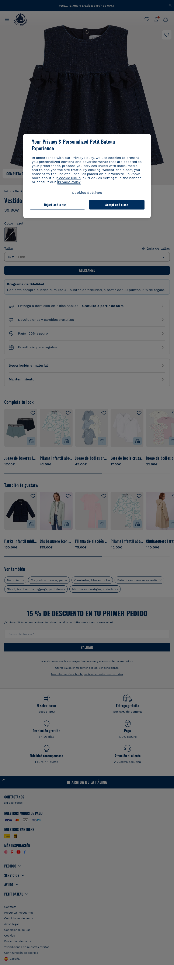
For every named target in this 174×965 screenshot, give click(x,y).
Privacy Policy (69, 182)
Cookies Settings (87, 193)
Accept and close (116, 204)
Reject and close (55, 204)
